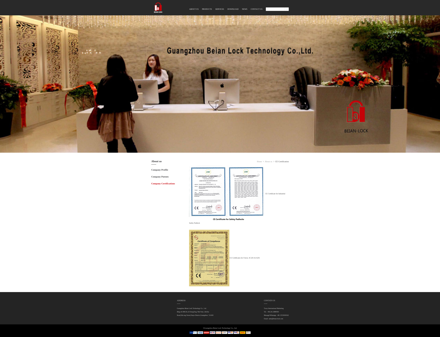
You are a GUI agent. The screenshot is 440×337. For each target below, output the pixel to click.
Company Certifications (163, 183)
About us (269, 161)
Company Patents (160, 176)
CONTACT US (256, 9)
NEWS (244, 9)
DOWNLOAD (233, 9)
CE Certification (282, 161)
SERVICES (219, 9)
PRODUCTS (207, 9)
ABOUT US (194, 9)
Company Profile (159, 169)
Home (259, 161)
